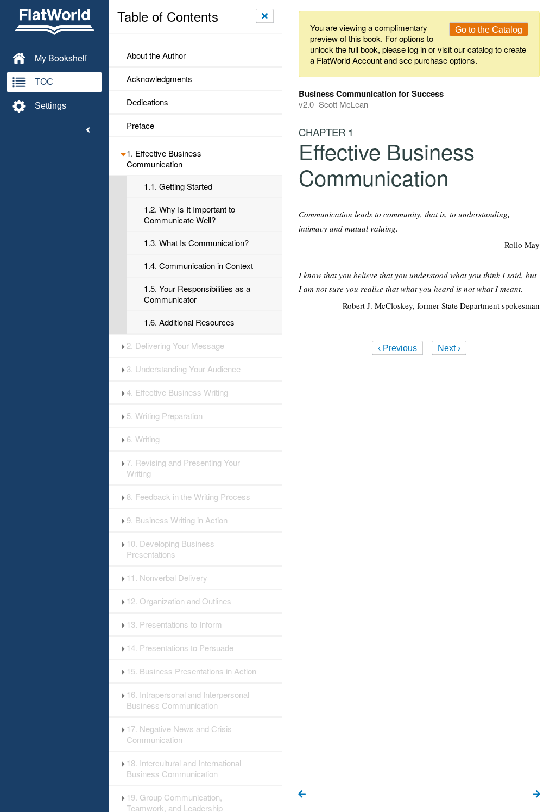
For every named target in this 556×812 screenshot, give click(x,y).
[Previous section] (302, 794)
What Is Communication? (196, 243)
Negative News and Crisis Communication (179, 734)
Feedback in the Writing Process (188, 496)
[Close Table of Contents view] (265, 16)
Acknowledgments (159, 78)
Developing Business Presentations (170, 549)
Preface (140, 125)
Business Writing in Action (177, 520)
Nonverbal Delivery (167, 577)
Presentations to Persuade (180, 647)
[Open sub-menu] (123, 153)
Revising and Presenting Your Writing (183, 468)
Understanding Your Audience (184, 369)
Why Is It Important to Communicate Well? (189, 215)
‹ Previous (397, 348)
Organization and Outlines (179, 601)
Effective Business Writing (177, 392)
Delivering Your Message (175, 345)
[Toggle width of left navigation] (88, 130)
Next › (449, 348)
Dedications (147, 102)
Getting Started (178, 186)
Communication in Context (198, 265)
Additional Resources (189, 322)
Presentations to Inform (174, 624)
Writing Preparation (165, 415)
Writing (143, 439)
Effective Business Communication (164, 159)
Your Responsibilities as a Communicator (197, 294)
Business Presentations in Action (191, 671)
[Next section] (536, 794)
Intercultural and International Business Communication (184, 768)
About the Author (156, 55)
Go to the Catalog (488, 29)
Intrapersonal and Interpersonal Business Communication (188, 700)
